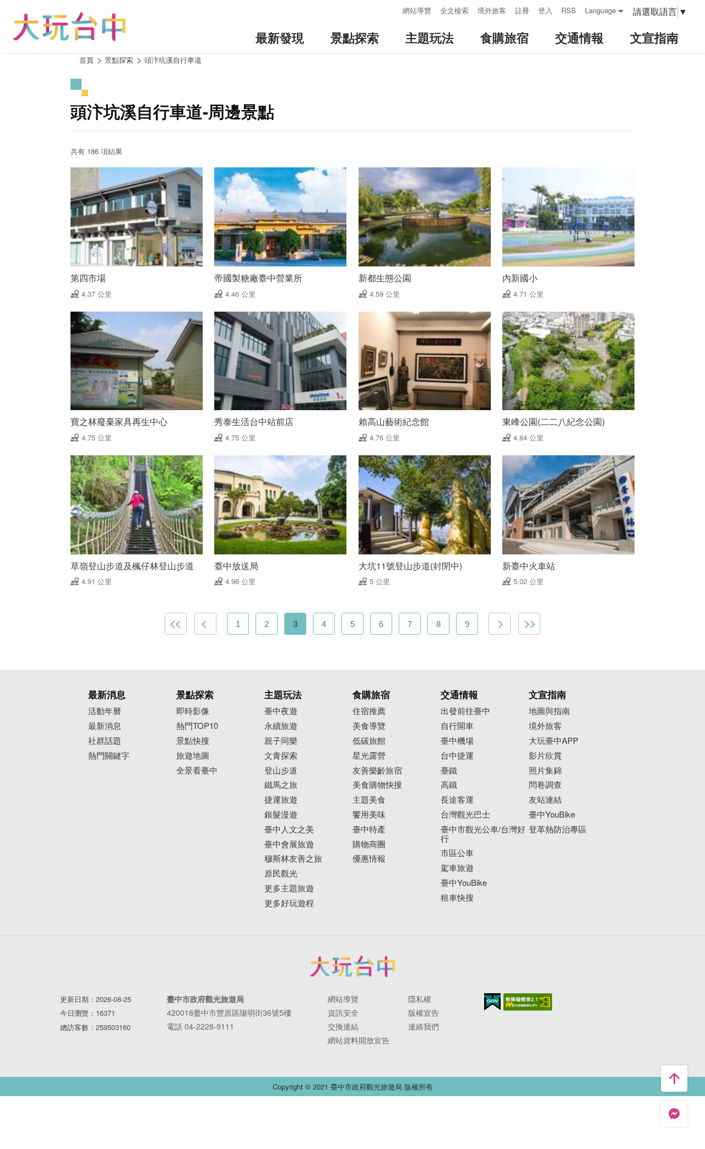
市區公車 (457, 853)
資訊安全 (343, 1012)
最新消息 (104, 726)
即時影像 (192, 711)
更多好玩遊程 (289, 903)
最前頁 (176, 624)
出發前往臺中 (465, 711)
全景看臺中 (197, 770)
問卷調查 (545, 784)
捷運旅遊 (280, 799)
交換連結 (343, 1026)
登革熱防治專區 (558, 829)
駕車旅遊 (457, 868)
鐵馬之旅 (280, 784)
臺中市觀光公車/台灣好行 (483, 834)
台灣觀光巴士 (465, 814)
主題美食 (369, 799)
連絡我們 (423, 1026)
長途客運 (457, 799)
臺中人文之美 (289, 829)
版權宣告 (423, 1012)
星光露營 (369, 755)
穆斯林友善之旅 (293, 858)
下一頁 (500, 624)
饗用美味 (369, 814)
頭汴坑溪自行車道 (173, 60)
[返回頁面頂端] (674, 1078)
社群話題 (104, 740)
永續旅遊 (280, 726)
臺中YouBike (464, 882)
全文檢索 (454, 10)
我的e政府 (492, 1001)
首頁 (86, 60)
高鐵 (449, 784)
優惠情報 (369, 858)
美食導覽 (369, 726)
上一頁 (205, 624)
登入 (545, 10)
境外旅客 (492, 10)
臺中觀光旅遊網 (69, 26)
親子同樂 (280, 740)
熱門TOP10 (197, 726)
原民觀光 (280, 873)
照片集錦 (545, 770)
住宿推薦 (369, 711)
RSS (568, 10)
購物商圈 (369, 844)
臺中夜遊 (280, 711)
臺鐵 (449, 770)
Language (600, 10)
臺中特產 (369, 829)
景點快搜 (192, 740)
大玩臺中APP (553, 740)
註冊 (522, 10)
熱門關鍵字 (108, 755)
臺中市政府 (352, 966)
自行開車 (457, 726)
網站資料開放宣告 (358, 1039)
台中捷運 (457, 755)
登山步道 (280, 770)
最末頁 (529, 624)
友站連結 (545, 799)
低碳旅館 (369, 740)
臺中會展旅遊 (289, 844)
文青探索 (280, 755)
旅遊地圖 (192, 755)
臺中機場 (457, 740)
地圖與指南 (549, 711)
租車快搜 (457, 897)
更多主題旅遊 (289, 888)
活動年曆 (104, 711)
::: (390, 9)
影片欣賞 (545, 755)
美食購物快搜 (377, 784)
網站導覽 (417, 10)
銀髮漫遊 (280, 814)
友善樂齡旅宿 (377, 770)
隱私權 (419, 998)
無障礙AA (527, 1002)
